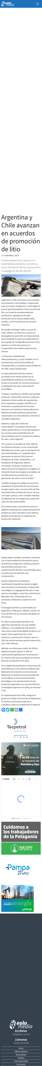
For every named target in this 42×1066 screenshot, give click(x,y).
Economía (21, 1064)
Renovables (21, 1054)
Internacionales (21, 1061)
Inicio (21, 1048)
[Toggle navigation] (37, 4)
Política (21, 1058)
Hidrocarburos (21, 1051)
